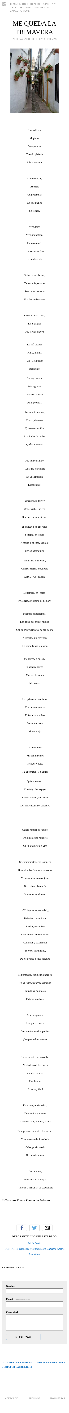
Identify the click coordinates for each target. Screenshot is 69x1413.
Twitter (34, 1228)
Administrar (57, 1398)
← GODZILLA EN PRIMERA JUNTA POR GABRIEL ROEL (17, 1364)
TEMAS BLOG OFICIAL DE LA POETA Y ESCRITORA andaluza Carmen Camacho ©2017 (33, 7)
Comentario (12, 1312)
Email (47, 1228)
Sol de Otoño (34, 1243)
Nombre (10, 1286)
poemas (51, 39)
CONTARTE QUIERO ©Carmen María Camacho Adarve (35, 1248)
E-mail (18, 1299)
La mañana (34, 1254)
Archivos (34, 1398)
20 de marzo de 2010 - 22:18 (29, 39)
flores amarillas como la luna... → (52, 1364)
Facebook (22, 1228)
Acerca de (11, 1398)
